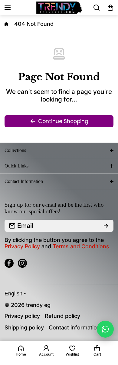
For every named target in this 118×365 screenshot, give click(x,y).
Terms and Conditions (81, 246)
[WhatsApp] (105, 329)
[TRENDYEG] (59, 8)
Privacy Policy (22, 246)
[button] (110, 8)
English (13, 294)
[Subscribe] (105, 226)
